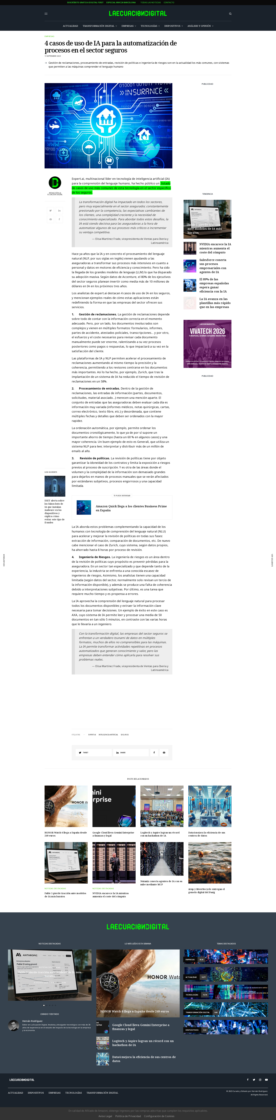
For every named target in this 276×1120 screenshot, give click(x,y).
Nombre (95, 558)
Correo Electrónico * (102, 546)
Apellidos (96, 570)
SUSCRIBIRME (102, 594)
